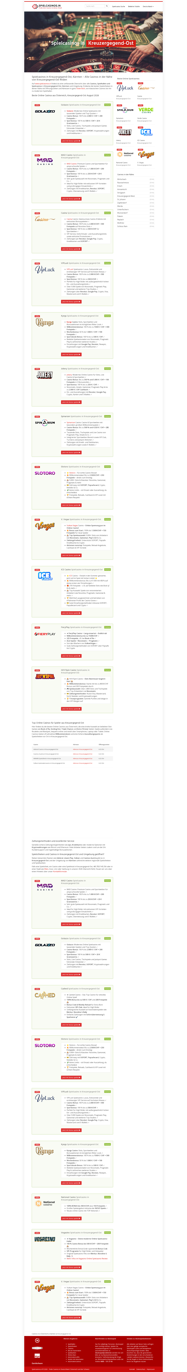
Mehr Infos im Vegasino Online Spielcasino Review (87, 1258)
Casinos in (35, 1334)
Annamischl (135, 189)
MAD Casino (72, 164)
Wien (46, 869)
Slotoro (72, 473)
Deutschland (147, 6)
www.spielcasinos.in (43, 83)
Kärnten (52, 1334)
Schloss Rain (135, 226)
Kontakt (132, 1369)
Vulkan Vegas (72, 525)
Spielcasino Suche (118, 6)
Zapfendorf (135, 203)
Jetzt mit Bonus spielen (70, 141)
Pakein (135, 216)
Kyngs (69, 322)
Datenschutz (140, 1369)
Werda (135, 206)
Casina (69, 219)
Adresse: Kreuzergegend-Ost (82, 749)
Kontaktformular (60, 871)
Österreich (80, 88)
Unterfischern (135, 209)
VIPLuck (70, 269)
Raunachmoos (135, 182)
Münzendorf (135, 213)
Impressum (151, 1369)
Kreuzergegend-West (135, 196)
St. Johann (135, 199)
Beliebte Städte (134, 6)
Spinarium (71, 422)
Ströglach (135, 192)
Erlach (135, 186)
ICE (70, 575)
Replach (135, 219)
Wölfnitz (135, 223)
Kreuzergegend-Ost (91, 105)
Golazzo (70, 111)
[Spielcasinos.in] (47, 6)
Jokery (69, 375)
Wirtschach (135, 179)
